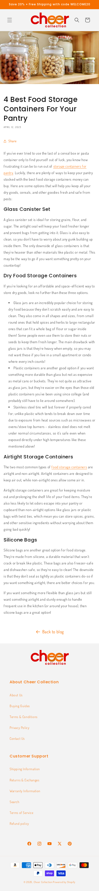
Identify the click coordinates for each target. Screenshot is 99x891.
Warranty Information (25, 791)
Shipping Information (25, 769)
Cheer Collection (43, 882)
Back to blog (53, 631)
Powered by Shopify (64, 882)
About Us (16, 695)
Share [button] (12, 141)
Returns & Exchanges (24, 780)
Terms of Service (21, 813)
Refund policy (19, 823)
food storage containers (69, 467)
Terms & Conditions (23, 717)
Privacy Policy (19, 728)
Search (14, 802)
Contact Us (17, 738)
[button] (9, 20)
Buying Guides (20, 706)
